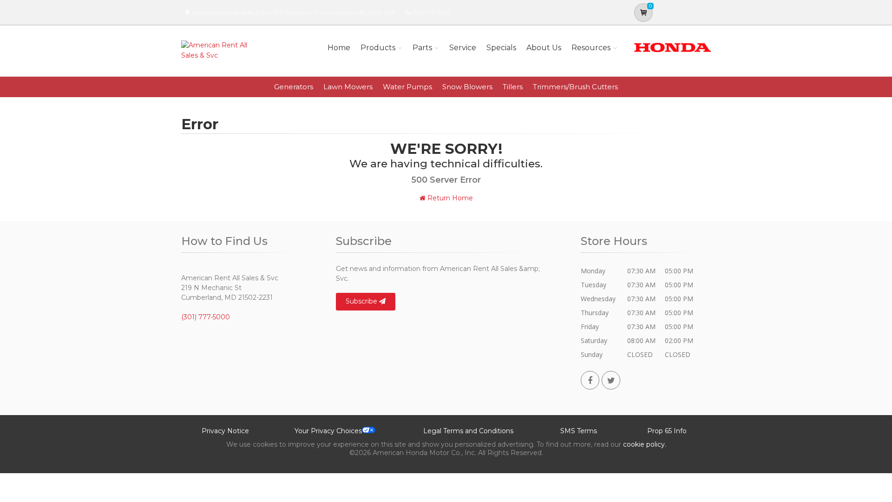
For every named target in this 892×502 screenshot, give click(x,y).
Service (462, 47)
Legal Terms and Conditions (468, 431)
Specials (501, 47)
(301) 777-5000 (430, 12)
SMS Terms (578, 431)
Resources (590, 47)
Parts (422, 47)
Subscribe (362, 301)
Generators (293, 86)
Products (378, 47)
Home (339, 47)
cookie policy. (644, 444)
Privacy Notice (225, 431)
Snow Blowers (467, 86)
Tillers (513, 86)
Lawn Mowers (348, 86)
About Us (543, 47)
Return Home (449, 198)
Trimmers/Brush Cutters (575, 86)
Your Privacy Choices (328, 431)
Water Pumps (407, 86)
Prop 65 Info (667, 431)
